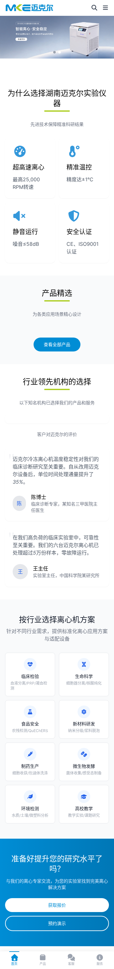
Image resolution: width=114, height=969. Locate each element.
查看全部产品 (57, 344)
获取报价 (57, 905)
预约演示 (57, 923)
